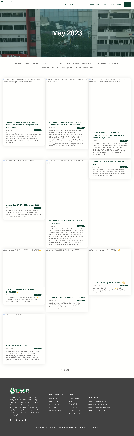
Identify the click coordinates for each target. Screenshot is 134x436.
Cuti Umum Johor (50, 63)
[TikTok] (16, 420)
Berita (27, 63)
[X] (13, 420)
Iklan (61, 63)
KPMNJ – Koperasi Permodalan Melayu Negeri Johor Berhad (67, 427)
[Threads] (19, 420)
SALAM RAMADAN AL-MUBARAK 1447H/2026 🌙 (20, 290)
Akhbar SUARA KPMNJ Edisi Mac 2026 (22, 205)
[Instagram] (22, 420)
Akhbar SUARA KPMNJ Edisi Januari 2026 (67, 298)
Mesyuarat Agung (88, 63)
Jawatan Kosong (72, 63)
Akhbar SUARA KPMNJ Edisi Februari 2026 (108, 163)
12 (68, 370)
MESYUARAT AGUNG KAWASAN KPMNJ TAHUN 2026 (66, 222)
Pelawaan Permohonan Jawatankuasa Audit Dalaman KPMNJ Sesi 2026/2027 (65, 123)
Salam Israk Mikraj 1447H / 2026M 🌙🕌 (108, 283)
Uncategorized (67, 68)
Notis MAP (102, 63)
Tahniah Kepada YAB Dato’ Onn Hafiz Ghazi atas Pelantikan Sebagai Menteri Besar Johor (22, 124)
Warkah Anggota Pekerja (85, 68)
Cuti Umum (36, 63)
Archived (18, 63)
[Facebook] (10, 420)
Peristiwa (55, 68)
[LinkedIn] (25, 420)
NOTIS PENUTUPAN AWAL (17, 346)
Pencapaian (44, 68)
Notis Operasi (114, 63)
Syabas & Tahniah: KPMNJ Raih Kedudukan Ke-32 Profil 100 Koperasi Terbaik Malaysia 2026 (108, 135)
